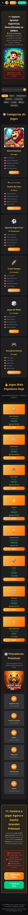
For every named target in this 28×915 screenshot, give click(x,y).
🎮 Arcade (13, 102)
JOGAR (14, 427)
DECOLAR (14, 579)
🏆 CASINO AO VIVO (14, 885)
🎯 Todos (5, 95)
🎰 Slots (12, 95)
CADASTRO (22, 2)
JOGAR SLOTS (14, 172)
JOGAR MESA (14, 331)
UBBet (14, 847)
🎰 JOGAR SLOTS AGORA (14, 876)
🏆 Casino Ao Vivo (21, 95)
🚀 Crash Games (18, 99)
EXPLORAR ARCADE (14, 372)
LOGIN (13, 2)
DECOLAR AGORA (14, 290)
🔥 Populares (14, 105)
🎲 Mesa (6, 102)
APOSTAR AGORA (14, 249)
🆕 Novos (21, 102)
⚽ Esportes (8, 99)
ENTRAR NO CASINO (14, 208)
